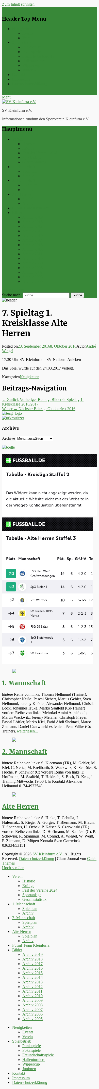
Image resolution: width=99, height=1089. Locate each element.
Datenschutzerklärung (29, 84)
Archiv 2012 (32, 249)
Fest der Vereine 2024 (39, 153)
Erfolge (28, 148)
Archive (8, 438)
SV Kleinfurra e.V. (17, 110)
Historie (28, 144)
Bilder (17, 212)
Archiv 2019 (32, 217)
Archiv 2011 (32, 254)
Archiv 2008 (32, 267)
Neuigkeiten (22, 29)
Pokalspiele (31, 51)
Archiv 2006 (32, 277)
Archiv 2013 (32, 245)
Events (27, 33)
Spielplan (29, 171)
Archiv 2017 (32, 226)
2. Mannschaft (23, 180)
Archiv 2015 (32, 235)
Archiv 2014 (32, 240)
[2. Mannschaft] (14, 740)
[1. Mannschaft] (14, 671)
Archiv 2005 (32, 281)
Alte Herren (21, 194)
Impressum (21, 79)
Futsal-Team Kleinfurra (31, 208)
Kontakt (18, 74)
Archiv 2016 (32, 231)
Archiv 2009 (32, 263)
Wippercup (31, 65)
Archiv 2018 (32, 222)
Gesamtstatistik (34, 162)
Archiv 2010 (32, 258)
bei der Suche (13, 290)
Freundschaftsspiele (38, 56)
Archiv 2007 (32, 272)
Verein (27, 38)
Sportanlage (31, 157)
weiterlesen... (27, 731)
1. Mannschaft (23, 166)
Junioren (29, 70)
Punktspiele (31, 47)
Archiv (28, 176)
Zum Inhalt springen (18, 4)
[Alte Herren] (14, 795)
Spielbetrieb (21, 42)
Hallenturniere (33, 61)
